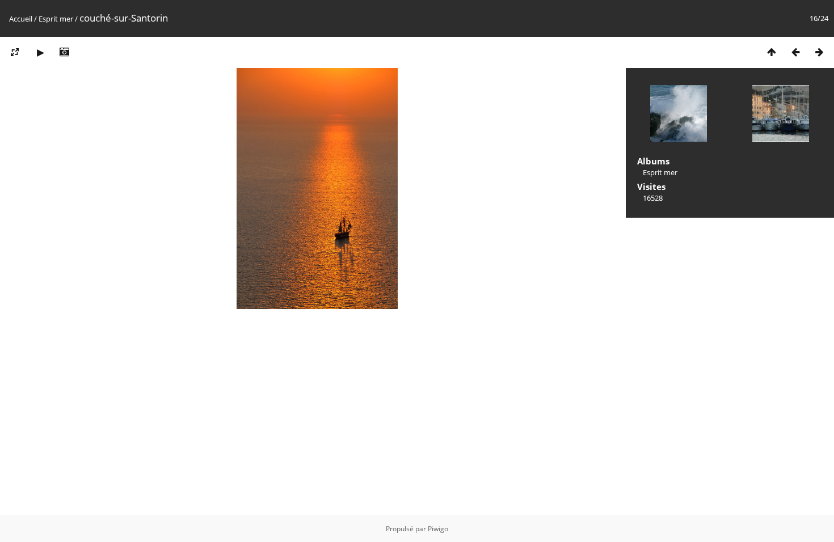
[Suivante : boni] (819, 51)
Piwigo (438, 528)
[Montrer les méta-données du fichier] (64, 51)
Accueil (20, 19)
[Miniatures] (772, 51)
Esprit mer (56, 19)
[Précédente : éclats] (795, 51)
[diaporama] (40, 51)
